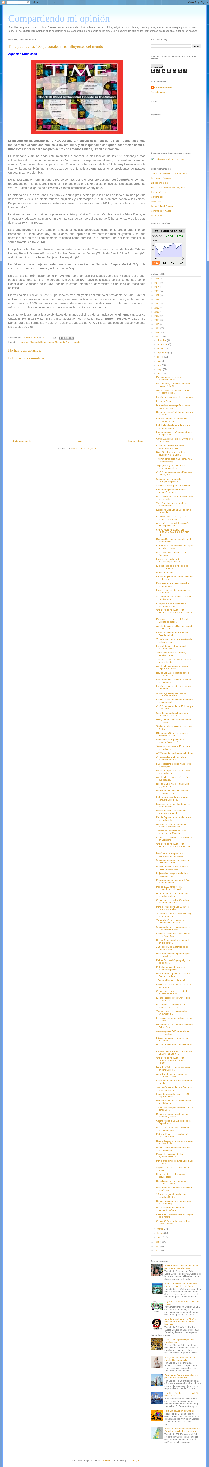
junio (159, 365)
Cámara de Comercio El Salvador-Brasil (170, 173)
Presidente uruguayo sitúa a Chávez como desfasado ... (173, 881)
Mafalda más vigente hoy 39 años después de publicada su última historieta (180, 1322)
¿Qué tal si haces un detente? (170, 980)
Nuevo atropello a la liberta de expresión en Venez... (170, 1209)
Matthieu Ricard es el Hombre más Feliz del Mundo (172, 1135)
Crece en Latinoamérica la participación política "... (169, 480)
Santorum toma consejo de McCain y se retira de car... (173, 914)
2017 (157, 316)
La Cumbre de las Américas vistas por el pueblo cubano (174, 547)
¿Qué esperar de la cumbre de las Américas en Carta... (172, 948)
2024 (157, 287)
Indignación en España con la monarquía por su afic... (170, 740)
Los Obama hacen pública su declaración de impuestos (170, 854)
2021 (157, 299)
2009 (157, 1250)
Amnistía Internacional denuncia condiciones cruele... (171, 1075)
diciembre (162, 340)
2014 (157, 328)
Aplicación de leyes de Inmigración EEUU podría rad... (172, 524)
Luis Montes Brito (30, 337)
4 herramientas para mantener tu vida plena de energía (174, 460)
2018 (157, 312)
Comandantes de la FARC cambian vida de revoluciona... (172, 901)
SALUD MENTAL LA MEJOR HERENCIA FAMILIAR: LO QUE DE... (172, 532)
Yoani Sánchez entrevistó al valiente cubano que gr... (173, 504)
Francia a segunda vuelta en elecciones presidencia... (169, 560)
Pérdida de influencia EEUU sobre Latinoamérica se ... (172, 791)
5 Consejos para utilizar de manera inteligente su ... (172, 1039)
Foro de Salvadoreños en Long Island (168, 187)
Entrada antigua (135, 441)
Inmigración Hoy (158, 192)
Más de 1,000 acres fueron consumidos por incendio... (170, 888)
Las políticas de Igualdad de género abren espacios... (173, 805)
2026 (157, 278)
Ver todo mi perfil (159, 92)
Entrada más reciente (21, 441)
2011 (157, 1242)
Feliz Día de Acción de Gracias (179, 1411)
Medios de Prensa (63, 342)
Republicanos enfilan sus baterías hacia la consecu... (172, 1182)
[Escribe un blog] (63, 338)
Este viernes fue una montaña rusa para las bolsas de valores (181, 1376)
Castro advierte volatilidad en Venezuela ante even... (170, 446)
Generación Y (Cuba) (161, 211)
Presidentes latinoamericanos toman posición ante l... (173, 680)
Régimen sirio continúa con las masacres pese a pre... (170, 1005)
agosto (160, 357)
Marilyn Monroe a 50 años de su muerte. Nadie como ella (179, 1358)
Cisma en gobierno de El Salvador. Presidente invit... (172, 633)
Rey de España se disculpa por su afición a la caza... (172, 674)
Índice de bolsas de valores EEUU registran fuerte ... (172, 1095)
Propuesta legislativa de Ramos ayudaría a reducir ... (171, 1155)
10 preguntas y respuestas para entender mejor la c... (171, 466)
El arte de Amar (163, 401)
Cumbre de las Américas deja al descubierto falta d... (171, 758)
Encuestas (23, 342)
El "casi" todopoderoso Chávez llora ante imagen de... (173, 999)
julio (159, 361)
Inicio (79, 441)
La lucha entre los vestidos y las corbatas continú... (171, 420)
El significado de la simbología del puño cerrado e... (172, 567)
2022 (157, 295)
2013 (157, 332)
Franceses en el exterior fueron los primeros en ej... (172, 584)
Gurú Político (157, 197)
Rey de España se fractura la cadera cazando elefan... (173, 818)
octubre (161, 348)
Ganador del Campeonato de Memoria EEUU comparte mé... (174, 1052)
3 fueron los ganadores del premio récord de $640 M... (172, 1195)
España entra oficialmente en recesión (174, 397)
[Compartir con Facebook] (69, 338)
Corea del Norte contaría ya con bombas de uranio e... (171, 517)
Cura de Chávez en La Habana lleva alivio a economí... (173, 1222)
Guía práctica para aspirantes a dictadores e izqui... (171, 604)
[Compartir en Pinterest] (72, 338)
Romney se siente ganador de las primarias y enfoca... (172, 1115)
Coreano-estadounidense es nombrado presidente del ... (174, 700)
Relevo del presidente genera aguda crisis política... (173, 954)
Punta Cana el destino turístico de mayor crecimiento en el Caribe (180, 1284)
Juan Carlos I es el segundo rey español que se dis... (171, 654)
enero (160, 1237)
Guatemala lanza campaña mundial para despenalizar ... (173, 894)
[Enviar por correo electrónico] (60, 338)
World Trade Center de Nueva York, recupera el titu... (173, 391)
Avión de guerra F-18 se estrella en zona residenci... (172, 1032)
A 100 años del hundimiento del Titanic (174, 753)
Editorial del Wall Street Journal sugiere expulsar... (171, 647)
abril (159, 373)
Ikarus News (157, 215)
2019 (157, 308)
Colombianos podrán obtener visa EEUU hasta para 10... (172, 714)
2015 (157, 324)
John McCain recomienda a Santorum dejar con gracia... (174, 1088)
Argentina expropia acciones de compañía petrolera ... (171, 694)
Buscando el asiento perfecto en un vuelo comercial (173, 406)
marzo (160, 1229)
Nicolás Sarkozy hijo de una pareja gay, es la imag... (172, 785)
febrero (160, 1233)
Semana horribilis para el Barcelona (173, 485)
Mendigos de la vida (165, 572)
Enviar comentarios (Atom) (83, 448)
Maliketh (106, 1460)
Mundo (76, 342)
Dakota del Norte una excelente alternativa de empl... (171, 812)
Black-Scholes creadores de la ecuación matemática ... (170, 453)
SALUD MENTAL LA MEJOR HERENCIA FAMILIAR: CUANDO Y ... (174, 612)
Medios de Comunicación (42, 342)
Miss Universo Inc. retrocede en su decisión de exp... (172, 1128)
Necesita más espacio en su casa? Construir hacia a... (173, 975)
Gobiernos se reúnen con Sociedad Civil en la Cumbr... (172, 861)
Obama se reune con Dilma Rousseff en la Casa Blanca (173, 934)
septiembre (162, 352)
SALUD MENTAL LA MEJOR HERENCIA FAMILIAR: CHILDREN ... (174, 846)
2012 (157, 336)
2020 (157, 303)
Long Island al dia (159, 183)
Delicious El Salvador (161, 178)
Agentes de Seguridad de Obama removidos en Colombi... (172, 832)
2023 (157, 291)
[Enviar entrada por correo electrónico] (54, 337)
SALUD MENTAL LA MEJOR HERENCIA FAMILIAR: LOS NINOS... (170, 1060)
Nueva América (158, 201)
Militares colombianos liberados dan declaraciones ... (173, 1148)
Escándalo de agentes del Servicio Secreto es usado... (172, 620)
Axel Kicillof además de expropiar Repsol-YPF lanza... (172, 667)
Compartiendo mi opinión (59, 18)
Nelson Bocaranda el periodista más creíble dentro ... (173, 941)
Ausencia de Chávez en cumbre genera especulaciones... (171, 825)
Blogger (135, 1460)
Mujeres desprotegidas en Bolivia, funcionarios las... (172, 874)
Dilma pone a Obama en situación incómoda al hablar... (172, 734)
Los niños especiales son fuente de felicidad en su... (173, 771)
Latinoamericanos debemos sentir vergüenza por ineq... (172, 798)
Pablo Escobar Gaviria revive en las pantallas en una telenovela (181, 1267)
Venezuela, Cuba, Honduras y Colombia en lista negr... (170, 921)
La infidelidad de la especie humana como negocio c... (173, 426)
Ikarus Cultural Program (162, 206)
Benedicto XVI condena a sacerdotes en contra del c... (174, 1068)
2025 (157, 283)
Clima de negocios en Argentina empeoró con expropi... (171, 491)
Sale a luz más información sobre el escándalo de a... (173, 747)
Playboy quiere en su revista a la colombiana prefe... (171, 378)
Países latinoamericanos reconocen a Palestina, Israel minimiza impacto (182, 1430)
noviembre (162, 344)
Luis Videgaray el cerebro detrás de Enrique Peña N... (173, 385)
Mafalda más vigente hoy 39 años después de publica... (172, 968)
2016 (157, 320)
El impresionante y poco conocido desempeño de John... (172, 868)
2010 (157, 1246)
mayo (160, 369)
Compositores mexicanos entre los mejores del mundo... (172, 992)
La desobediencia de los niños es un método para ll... (173, 765)
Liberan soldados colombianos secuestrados (170, 1175)
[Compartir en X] (66, 338)
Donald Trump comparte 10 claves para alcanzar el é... (172, 908)
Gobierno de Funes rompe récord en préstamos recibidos (173, 928)
